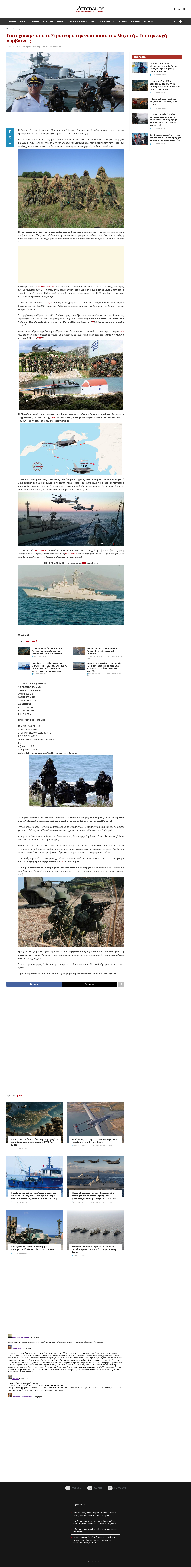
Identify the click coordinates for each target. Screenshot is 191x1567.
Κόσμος (61, 21)
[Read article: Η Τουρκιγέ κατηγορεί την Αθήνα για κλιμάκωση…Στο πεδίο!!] (140, 103)
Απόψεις (122, 21)
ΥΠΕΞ (39, 338)
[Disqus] (65, 1298)
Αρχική (12, 21)
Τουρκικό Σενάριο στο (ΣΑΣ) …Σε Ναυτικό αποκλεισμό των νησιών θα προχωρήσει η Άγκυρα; (94, 1249)
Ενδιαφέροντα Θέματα (82, 21)
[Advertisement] (65, 122)
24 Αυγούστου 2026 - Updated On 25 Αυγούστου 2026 (105, 657)
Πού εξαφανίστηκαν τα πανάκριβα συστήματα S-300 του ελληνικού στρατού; (32, 1248)
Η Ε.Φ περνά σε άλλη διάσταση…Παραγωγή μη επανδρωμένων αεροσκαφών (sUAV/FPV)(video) (47, 651)
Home (8, 29)
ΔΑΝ (53, 417)
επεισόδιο (40, 550)
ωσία (121, 331)
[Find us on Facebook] (174, 9)
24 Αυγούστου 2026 (40, 674)
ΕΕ (93, 322)
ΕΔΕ (62, 861)
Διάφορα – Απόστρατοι (143, 21)
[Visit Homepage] (90, 9)
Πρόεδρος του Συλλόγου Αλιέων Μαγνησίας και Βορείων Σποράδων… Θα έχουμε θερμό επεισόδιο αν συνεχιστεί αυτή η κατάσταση (49, 667)
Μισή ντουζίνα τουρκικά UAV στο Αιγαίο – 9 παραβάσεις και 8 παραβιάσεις (103, 651)
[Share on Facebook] (10, 131)
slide (34, 46)
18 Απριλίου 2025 (13, 46)
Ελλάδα (24, 21)
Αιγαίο (50, 302)
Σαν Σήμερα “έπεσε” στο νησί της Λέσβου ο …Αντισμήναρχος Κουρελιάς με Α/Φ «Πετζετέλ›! (165, 137)
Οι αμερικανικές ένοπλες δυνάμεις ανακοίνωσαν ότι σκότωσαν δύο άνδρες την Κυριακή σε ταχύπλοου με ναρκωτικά (163, 119)
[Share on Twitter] (10, 138)
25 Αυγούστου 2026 (40, 656)
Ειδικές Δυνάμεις (46, 286)
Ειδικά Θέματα (106, 21)
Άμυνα (35, 21)
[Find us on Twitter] (179, 9)
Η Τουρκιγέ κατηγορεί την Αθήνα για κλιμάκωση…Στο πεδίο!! (163, 102)
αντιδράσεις (71, 553)
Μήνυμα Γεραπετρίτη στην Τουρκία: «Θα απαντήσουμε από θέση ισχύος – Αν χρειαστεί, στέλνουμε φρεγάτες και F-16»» (105, 667)
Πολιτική (48, 21)
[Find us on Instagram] (184, 9)
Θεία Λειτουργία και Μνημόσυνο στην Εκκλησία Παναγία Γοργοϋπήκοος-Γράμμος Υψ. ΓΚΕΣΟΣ (163, 67)
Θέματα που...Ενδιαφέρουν (49, 46)
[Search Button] (174, 21)
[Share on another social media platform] (10, 144)
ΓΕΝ (84, 563)
